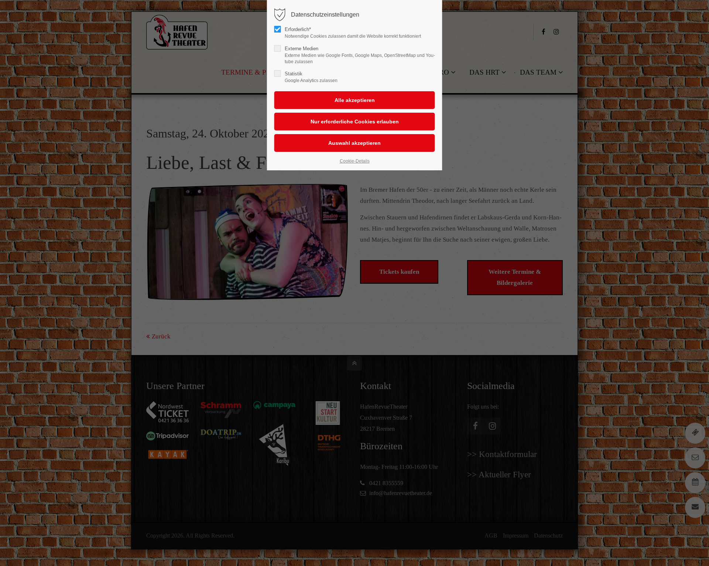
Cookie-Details (355, 161)
